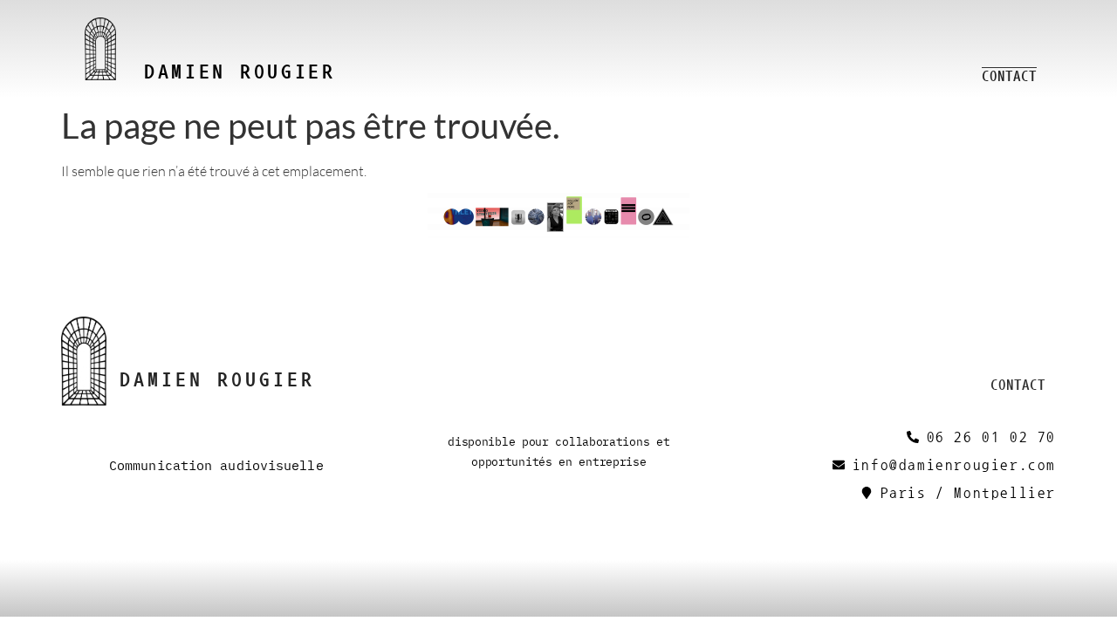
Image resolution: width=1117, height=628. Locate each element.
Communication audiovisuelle (216, 465)
